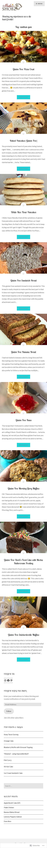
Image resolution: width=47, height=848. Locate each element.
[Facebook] (8, 680)
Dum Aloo (7, 821)
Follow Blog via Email (15, 691)
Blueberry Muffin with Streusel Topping (18, 747)
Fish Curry (7, 760)
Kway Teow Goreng (11, 735)
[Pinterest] (11, 680)
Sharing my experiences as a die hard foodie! (16, 18)
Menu (40, 3)
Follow (8, 711)
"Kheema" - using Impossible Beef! (16, 754)
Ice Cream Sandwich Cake (13, 773)
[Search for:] (23, 786)
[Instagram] (5, 680)
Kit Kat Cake (8, 767)
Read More (23, 97)
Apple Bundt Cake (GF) (12, 803)
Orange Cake (8, 741)
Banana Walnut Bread (11, 812)
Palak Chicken (9, 807)
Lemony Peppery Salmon (13, 817)
